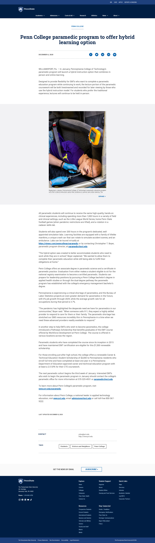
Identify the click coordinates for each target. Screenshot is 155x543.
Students (64, 446)
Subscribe (90, 469)
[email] (108, 55)
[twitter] (96, 55)
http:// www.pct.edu (86, 436)
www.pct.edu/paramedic (50, 389)
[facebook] (90, 55)
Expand (101, 196)
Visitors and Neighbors (81, 446)
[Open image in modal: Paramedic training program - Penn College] (77, 149)
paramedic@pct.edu (78, 246)
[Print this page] (114, 54)
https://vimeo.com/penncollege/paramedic (58, 243)
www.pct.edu (59, 398)
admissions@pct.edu (81, 398)
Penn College (77, 26)
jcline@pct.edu (84, 434)
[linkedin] (102, 55)
